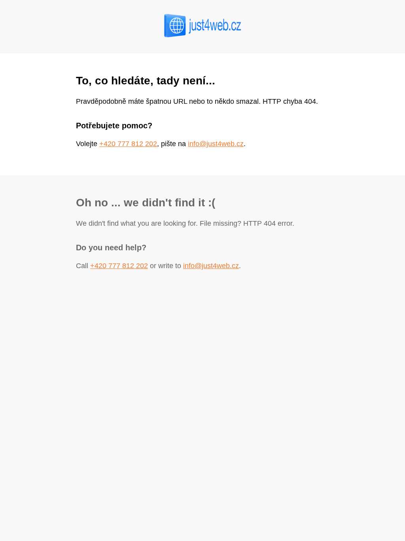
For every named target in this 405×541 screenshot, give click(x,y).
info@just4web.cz (216, 144)
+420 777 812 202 (128, 144)
